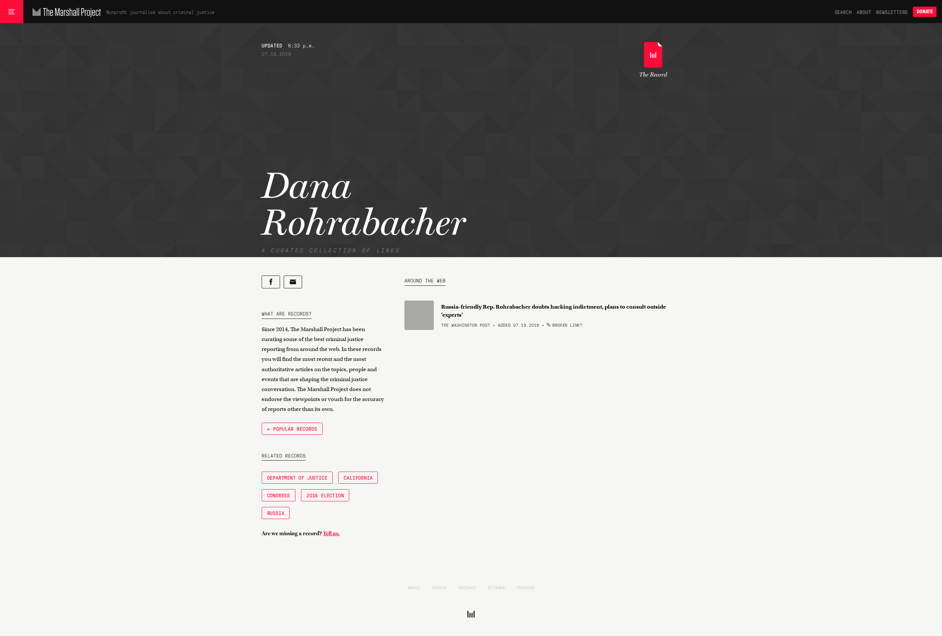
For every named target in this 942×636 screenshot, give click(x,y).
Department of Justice (297, 477)
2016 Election (325, 495)
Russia (275, 512)
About (864, 11)
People (439, 587)
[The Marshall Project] (65, 12)
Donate (925, 11)
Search (843, 11)
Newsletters (892, 11)
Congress (278, 495)
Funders (526, 587)
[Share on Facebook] (271, 282)
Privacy (467, 587)
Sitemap (496, 587)
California (358, 477)
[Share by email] (293, 282)
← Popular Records (292, 428)
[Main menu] (11, 12)
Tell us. (331, 533)
